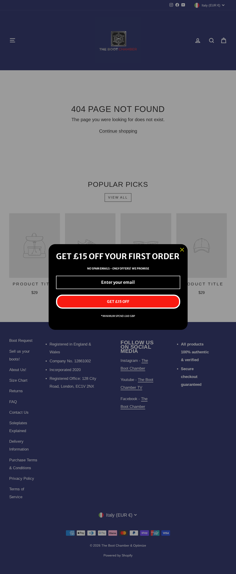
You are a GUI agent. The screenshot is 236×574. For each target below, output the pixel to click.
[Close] (182, 249)
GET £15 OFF (118, 301)
